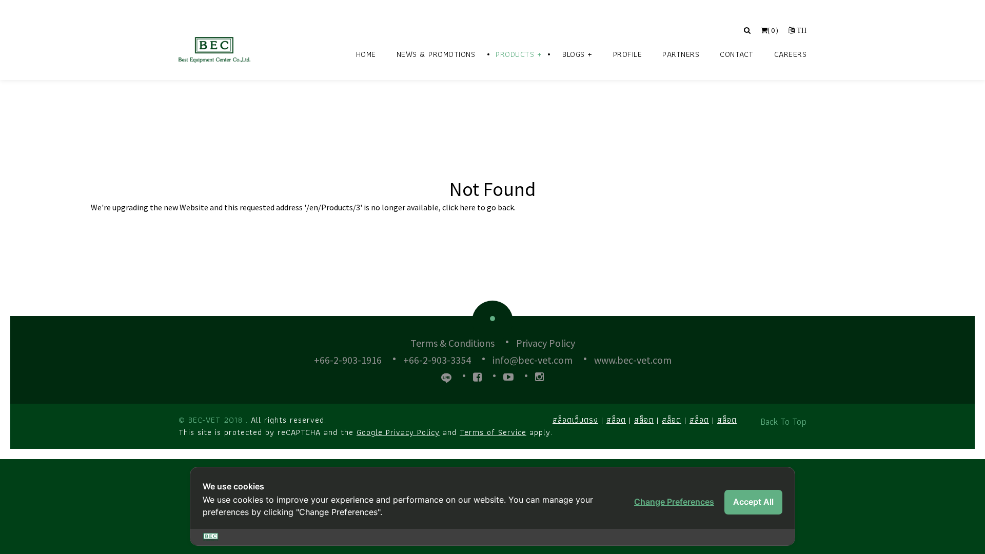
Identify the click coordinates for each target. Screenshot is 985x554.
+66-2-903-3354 (437, 359)
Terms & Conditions (452, 343)
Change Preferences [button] (674, 502)
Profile (627, 54)
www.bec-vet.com (633, 359)
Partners (680, 54)
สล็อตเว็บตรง (575, 419)
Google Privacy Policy (398, 432)
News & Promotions (436, 54)
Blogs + (577, 54)
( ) (772, 30)
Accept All (753, 502)
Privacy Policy (545, 343)
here (468, 207)
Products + (519, 54)
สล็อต (616, 419)
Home (366, 54)
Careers (790, 54)
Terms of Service (493, 432)
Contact (737, 54)
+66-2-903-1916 (348, 359)
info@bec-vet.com (533, 359)
